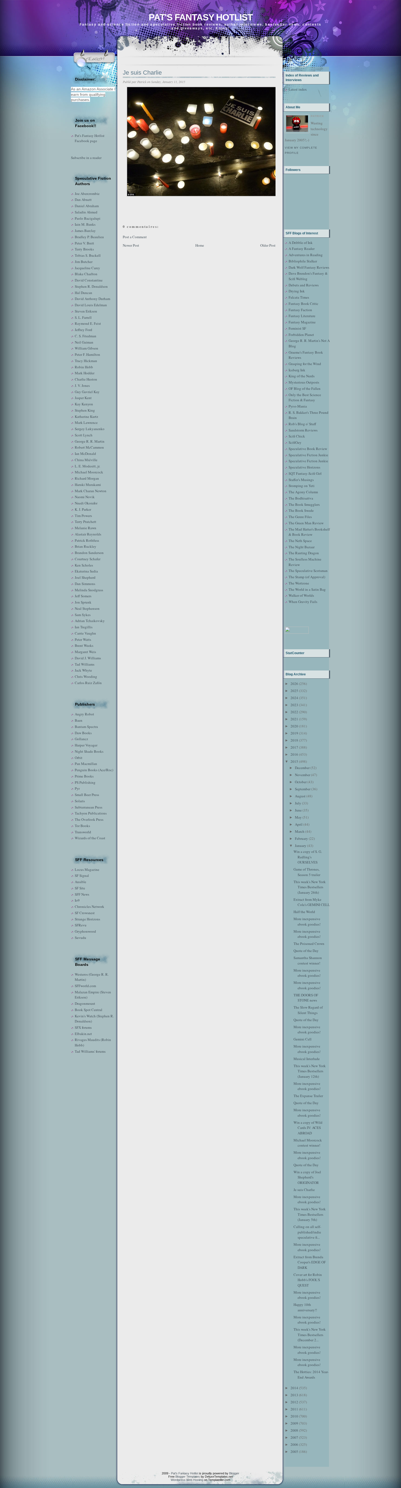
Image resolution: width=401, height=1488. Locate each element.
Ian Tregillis (83, 626)
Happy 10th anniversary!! (305, 1307)
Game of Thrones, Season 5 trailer (307, 872)
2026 (294, 683)
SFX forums (83, 1027)
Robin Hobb (84, 367)
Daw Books (83, 732)
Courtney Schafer (87, 558)
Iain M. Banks (85, 224)
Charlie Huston (86, 379)
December (302, 767)
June (298, 810)
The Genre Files (300, 516)
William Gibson (86, 348)
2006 (294, 1444)
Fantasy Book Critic (303, 303)
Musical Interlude (307, 1058)
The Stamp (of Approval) (307, 576)
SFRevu (80, 925)
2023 (294, 704)
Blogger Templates (187, 1476)
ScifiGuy (295, 442)
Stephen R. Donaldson (91, 286)
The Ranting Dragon (304, 552)
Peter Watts (83, 639)
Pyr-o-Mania (298, 406)
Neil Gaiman (84, 342)
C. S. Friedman (85, 335)
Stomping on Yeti (302, 485)
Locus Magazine (87, 869)
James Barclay (85, 230)
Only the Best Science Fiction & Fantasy (305, 397)
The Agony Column (303, 491)
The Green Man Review (306, 523)
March (299, 831)
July (298, 803)
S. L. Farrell (83, 317)
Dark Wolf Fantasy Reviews (309, 267)
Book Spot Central (88, 1009)
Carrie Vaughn (85, 633)
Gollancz (81, 738)
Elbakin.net (83, 1033)
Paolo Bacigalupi (87, 218)
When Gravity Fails (303, 601)
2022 (294, 711)
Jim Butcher (83, 261)
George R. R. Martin (89, 441)
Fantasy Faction (300, 309)
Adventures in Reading (306, 254)
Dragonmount (85, 1003)
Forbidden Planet (301, 334)
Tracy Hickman (86, 360)
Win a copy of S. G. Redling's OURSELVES (308, 857)
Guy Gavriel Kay (87, 391)
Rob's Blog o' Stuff (302, 423)
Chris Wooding (86, 676)
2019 (294, 733)
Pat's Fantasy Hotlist (201, 17)
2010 (294, 1416)
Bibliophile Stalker (303, 261)
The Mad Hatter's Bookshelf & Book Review (309, 532)
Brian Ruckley (85, 546)
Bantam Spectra (86, 726)
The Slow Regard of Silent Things (308, 1010)
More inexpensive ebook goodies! (307, 921)
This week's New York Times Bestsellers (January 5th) (310, 1214)
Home (199, 245)
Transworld (83, 831)
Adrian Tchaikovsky (90, 620)
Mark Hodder (84, 373)
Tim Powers (83, 515)
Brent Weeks (84, 645)
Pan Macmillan (86, 763)
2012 (294, 1402)
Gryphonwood (85, 931)
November (302, 774)
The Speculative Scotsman (308, 570)
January (300, 845)
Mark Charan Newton (90, 490)
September (302, 788)
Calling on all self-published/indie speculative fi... (307, 1232)
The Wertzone (299, 583)
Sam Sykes (83, 614)
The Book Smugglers (304, 504)
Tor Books (82, 825)
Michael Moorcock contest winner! (308, 1143)
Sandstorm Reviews (303, 430)
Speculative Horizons (304, 467)
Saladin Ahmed (86, 212)
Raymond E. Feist (88, 323)
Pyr (77, 788)
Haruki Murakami (88, 484)
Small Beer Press (87, 794)
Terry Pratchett (85, 521)
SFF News (82, 894)
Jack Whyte (83, 670)
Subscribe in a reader (86, 157)
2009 (294, 1423)
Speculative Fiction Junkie (308, 454)
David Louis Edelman (91, 304)
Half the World (304, 911)
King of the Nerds (302, 375)
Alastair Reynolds (88, 534)
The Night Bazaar (302, 546)
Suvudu (80, 937)
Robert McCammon (89, 447)
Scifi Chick (297, 436)
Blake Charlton (86, 273)
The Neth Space (300, 540)
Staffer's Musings (301, 479)
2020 (294, 726)
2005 (294, 1451)
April (299, 824)
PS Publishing (85, 782)
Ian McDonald (85, 453)
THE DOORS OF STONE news (306, 998)
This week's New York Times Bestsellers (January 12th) (310, 1071)
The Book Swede (301, 510)
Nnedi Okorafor (86, 503)
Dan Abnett (83, 199)
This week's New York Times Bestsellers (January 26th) (310, 887)
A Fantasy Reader (302, 248)
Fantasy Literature (302, 315)
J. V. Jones (82, 385)
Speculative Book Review (308, 448)
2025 (294, 690)
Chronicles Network (89, 906)
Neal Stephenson (87, 608)
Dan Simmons (85, 583)
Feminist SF (297, 328)
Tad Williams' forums (90, 1051)
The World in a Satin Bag (307, 589)
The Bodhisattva (301, 498)
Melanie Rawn (85, 527)
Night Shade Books (89, 751)
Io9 (77, 900)
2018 (294, 740)
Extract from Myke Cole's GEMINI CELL (312, 902)
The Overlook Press (89, 819)
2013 (294, 1394)
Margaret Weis (85, 651)
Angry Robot (84, 714)
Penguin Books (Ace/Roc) (94, 769)
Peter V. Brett (84, 243)
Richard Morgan (87, 478)
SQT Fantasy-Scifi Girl (305, 473)
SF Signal (82, 875)
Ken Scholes (84, 565)
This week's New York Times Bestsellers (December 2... (310, 1334)
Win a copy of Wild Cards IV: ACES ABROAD (308, 1127)
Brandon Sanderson (89, 552)
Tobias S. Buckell (88, 255)
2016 (294, 754)
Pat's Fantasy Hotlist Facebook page (89, 138)
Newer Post (131, 245)
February (301, 838)
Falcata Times (299, 297)
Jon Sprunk (83, 602)
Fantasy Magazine (302, 322)
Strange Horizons (87, 919)
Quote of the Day (306, 950)
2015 (294, 761)
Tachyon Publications (91, 813)
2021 (294, 719)
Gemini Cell (303, 1039)
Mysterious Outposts (304, 382)
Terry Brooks (84, 249)
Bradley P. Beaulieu (89, 236)
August (300, 796)
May (298, 817)
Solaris (80, 800)
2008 (294, 1430)
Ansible (80, 881)
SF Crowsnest (85, 912)
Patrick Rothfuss (87, 540)
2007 (294, 1437)
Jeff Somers (83, 595)
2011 (294, 1409)
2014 (294, 1387)
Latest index (298, 89)
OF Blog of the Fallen (305, 388)
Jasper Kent (83, 397)
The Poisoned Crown (309, 943)
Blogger (234, 1473)
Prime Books (84, 776)
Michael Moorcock (89, 472)
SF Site (80, 888)
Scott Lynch (83, 435)
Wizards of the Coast (90, 837)
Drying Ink (297, 291)
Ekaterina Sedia (86, 571)
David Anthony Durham (92, 298)
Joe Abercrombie (87, 193)
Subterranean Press (88, 807)
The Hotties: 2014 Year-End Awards (311, 1374)
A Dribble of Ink (301, 242)
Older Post (268, 245)
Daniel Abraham (87, 205)
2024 (294, 697)
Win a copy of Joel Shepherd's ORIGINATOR (307, 1177)
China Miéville (86, 459)
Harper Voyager (86, 745)
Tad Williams (84, 664)
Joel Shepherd (85, 577)
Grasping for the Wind (305, 363)
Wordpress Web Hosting (187, 1479)
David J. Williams (88, 658)
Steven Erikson (86, 311)
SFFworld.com (85, 985)
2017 (294, 747)
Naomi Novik (85, 496)
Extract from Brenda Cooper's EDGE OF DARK (310, 1262)
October (301, 781)
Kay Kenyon (84, 404)
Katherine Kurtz (86, 416)
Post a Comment (135, 236)
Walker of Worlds (301, 595)
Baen (78, 720)
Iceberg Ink (297, 370)
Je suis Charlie (142, 72)
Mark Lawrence (86, 422)
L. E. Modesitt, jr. (87, 466)
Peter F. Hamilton (87, 354)
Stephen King (85, 410)
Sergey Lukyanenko (89, 428)
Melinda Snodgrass (89, 589)
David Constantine (89, 280)
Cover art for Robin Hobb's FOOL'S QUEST (308, 1280)
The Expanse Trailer (308, 1095)
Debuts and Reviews (304, 285)
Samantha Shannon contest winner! (308, 960)
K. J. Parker (83, 509)
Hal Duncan (83, 292)
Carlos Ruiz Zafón (88, 682)
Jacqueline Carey (87, 267)
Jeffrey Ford (83, 329)
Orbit (78, 757)
